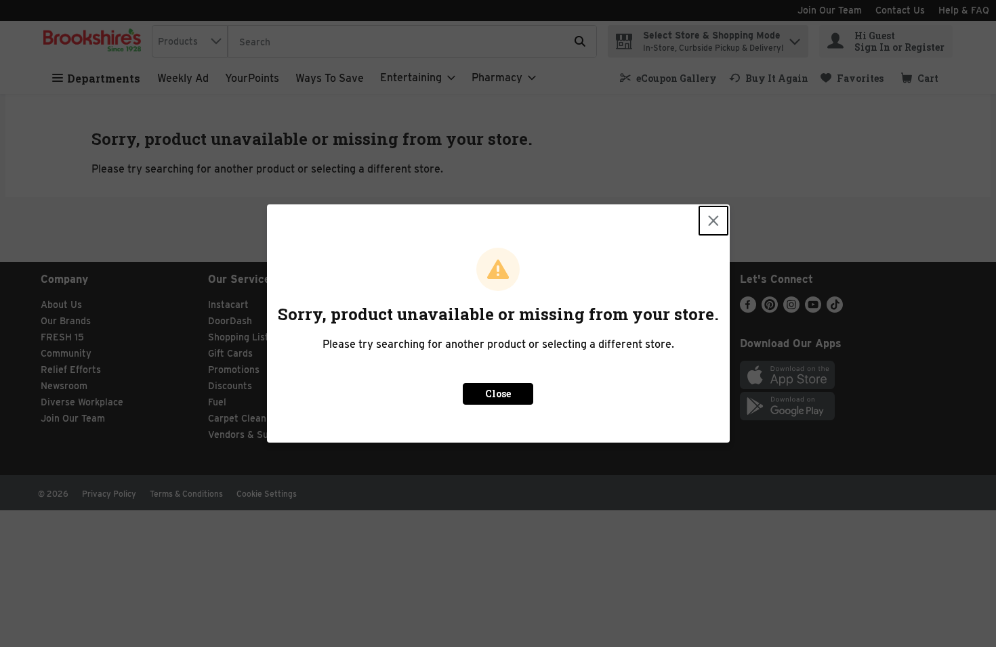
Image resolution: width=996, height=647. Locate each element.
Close (498, 393)
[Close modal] (713, 220)
